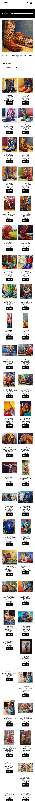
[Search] (27, 3)
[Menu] (31, 3)
